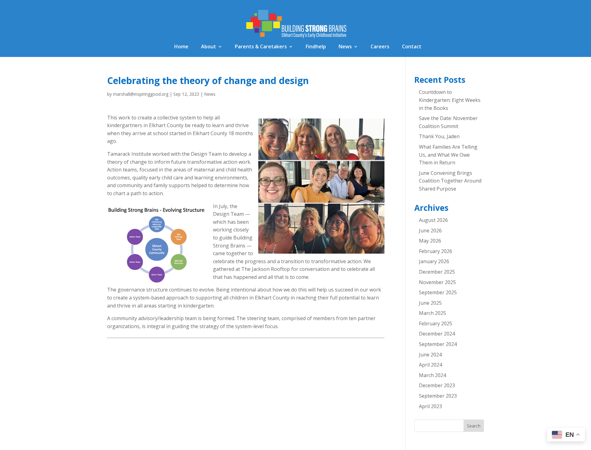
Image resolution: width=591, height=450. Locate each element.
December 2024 (437, 333)
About (208, 47)
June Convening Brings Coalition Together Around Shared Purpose (450, 181)
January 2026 (434, 261)
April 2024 (430, 364)
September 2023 (438, 395)
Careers (380, 47)
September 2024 (438, 344)
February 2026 (435, 251)
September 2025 (438, 292)
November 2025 (437, 282)
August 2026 (433, 220)
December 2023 (437, 385)
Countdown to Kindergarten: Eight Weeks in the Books (449, 100)
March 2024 (432, 375)
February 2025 (435, 323)
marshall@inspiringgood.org (140, 94)
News (345, 47)
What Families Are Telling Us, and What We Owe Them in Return (448, 154)
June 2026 (430, 230)
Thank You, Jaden (439, 136)
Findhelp (316, 47)
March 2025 (432, 313)
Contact (411, 47)
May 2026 (430, 240)
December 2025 (437, 271)
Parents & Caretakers (261, 47)
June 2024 (430, 354)
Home (181, 47)
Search (473, 426)
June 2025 (430, 302)
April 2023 (430, 406)
